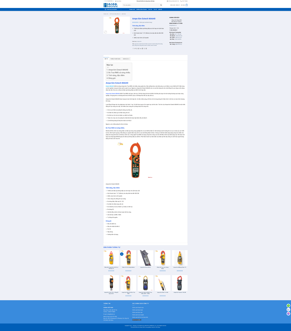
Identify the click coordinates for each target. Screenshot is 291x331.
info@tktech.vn (173, 25)
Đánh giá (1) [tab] (126, 58)
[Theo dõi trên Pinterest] (108, 1)
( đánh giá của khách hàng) (145, 22)
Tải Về (155, 9)
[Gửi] (161, 5)
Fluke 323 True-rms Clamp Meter (162, 268)
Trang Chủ (132, 9)
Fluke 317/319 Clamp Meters (128, 267)
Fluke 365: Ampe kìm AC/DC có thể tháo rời (111, 268)
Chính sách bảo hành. (137, 310)
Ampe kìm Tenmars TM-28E (180, 292)
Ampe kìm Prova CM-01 (145, 267)
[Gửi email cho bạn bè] (136, 48)
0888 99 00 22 (178, 44)
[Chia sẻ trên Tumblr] (144, 48)
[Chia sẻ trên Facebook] (133, 48)
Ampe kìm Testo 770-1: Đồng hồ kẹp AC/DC (111, 293)
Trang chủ (105, 13)
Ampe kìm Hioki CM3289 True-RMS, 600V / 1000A (145, 293)
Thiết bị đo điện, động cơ (115, 13)
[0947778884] (288, 305)
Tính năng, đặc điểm (116, 75)
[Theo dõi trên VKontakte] (112, 1)
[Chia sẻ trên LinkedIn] (142, 48)
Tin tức (150, 9)
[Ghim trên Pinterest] (138, 48)
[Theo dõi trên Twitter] (107, 1)
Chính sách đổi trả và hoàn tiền (140, 317)
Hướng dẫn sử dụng (141, 9)
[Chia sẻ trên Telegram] (146, 48)
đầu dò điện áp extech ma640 (148, 43)
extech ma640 (154, 45)
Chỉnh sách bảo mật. (137, 312)
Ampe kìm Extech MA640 (118, 70)
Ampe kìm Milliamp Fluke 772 (179, 267)
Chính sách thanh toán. (138, 307)
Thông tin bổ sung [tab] (115, 58)
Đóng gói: (112, 78)
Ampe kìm (124, 13)
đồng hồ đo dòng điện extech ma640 (142, 45)
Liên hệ (160, 9)
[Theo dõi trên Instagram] (105, 1)
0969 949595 (178, 39)
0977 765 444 (178, 34)
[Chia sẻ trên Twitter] (135, 48)
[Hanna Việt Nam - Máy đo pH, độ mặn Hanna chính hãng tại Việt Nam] (111, 5)
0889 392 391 (178, 37)
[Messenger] (288, 313)
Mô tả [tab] (106, 58)
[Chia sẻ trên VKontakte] (140, 48)
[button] (118, 1)
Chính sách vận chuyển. (138, 315)
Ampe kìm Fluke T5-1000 (162, 292)
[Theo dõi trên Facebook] (104, 1)
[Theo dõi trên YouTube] (111, 1)
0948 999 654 (179, 35)
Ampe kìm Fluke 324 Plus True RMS (128, 293)
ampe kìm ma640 (138, 43)
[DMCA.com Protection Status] (136, 320)
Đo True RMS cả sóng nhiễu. (119, 73)
